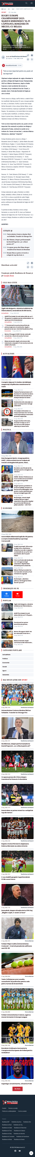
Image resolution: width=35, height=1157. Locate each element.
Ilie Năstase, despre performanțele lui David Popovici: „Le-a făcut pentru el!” (18, 242)
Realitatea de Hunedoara (23, 1136)
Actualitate (4, 313)
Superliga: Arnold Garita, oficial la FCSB (16, 1084)
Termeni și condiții (13, 1108)
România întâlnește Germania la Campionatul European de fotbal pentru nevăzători (16, 1050)
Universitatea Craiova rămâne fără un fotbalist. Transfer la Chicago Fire (19, 235)
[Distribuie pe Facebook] (32, 55)
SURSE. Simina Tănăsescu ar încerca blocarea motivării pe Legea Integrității (23, 478)
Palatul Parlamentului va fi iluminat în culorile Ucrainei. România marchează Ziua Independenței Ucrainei (23, 394)
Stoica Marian (29, 941)
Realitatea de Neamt (20, 56)
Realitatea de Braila (7, 1139)
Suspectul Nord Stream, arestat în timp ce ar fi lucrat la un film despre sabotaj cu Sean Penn (22, 423)
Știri (9, 9)
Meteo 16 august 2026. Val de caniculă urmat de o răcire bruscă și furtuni (18, 335)
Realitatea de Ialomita (19, 1133)
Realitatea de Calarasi (19, 1130)
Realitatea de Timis (7, 1130)
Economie (8, 331)
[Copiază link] (28, 55)
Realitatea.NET (6, 1122)
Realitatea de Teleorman (20, 1127)
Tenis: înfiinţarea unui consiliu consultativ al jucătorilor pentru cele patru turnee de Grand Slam (15, 981)
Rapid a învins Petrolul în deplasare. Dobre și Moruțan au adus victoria (15, 845)
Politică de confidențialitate (9, 1111)
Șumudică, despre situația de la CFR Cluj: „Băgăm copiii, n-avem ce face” (17, 911)
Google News (9, 275)
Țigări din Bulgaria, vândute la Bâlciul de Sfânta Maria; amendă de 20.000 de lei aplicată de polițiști (17, 310)
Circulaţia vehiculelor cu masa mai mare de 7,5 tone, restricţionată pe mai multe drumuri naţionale (23, 413)
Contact (4, 1108)
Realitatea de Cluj (18, 1125)
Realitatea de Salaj (7, 1133)
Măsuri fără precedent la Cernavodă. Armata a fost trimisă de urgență (23, 572)
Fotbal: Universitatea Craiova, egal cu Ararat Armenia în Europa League (16, 1016)
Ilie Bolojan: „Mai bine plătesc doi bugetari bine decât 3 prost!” (22, 580)
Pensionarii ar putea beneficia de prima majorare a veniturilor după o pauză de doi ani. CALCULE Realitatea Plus (19, 327)
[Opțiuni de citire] (31, 1153)
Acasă (4, 9)
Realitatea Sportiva (16, 1122)
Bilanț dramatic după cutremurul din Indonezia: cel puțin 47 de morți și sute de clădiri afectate (19, 343)
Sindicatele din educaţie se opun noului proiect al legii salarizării (23, 404)
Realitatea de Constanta (8, 1136)
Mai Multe (17, 1089)
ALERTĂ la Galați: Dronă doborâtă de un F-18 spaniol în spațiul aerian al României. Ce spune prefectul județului (19, 318)
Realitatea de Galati (7, 1127)
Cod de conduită (22, 1111)
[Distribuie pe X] (32, 59)
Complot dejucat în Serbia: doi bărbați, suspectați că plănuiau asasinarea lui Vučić (16, 384)
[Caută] (26, 3)
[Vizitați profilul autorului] (3, 57)
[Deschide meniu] (32, 3)
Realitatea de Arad (6, 1125)
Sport (13, 9)
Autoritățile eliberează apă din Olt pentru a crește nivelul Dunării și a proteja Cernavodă (17, 539)
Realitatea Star (27, 1122)
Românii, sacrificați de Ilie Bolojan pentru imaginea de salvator (23, 470)
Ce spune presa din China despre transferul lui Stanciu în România (18, 248)
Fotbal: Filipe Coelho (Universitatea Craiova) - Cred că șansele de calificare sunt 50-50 (16, 946)
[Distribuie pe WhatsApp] (28, 59)
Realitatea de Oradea (19, 1139)
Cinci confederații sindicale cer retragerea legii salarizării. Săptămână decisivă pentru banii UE (23, 562)
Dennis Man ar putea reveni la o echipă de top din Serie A (18, 254)
